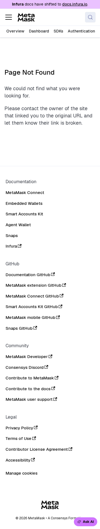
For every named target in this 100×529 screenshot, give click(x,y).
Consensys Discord (25, 367)
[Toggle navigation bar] (8, 17)
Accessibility (18, 460)
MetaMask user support (29, 399)
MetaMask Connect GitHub (32, 296)
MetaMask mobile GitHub (30, 317)
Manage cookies (22, 473)
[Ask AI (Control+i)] (85, 522)
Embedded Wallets (24, 203)
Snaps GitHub (19, 328)
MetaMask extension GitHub (33, 285)
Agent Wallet (18, 224)
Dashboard (39, 31)
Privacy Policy (19, 427)
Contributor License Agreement (37, 449)
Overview (15, 31)
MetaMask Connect (25, 192)
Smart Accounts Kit (24, 213)
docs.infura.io (74, 4)
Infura (11, 246)
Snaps (12, 235)
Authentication (81, 31)
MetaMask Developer (27, 356)
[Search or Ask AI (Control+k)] (90, 17)
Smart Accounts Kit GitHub (32, 306)
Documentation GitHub (28, 274)
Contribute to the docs (28, 388)
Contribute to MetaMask (30, 378)
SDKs (58, 31)
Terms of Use (18, 438)
